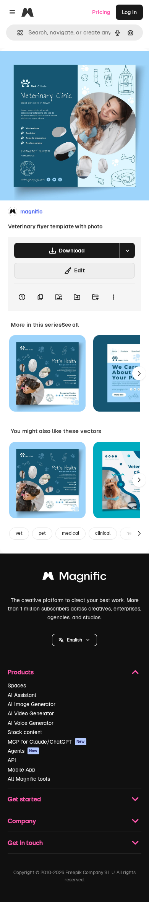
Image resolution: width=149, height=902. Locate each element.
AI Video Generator (31, 713)
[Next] (139, 373)
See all (70, 324)
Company (22, 821)
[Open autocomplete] (17, 33)
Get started (24, 799)
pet (42, 533)
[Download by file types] (127, 250)
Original (49, 65)
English (74, 640)
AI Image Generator (31, 704)
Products (21, 672)
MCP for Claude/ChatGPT (46, 741)
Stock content (25, 732)
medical (70, 533)
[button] (74, 640)
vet (19, 533)
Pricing (101, 12)
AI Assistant (22, 695)
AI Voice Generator (30, 723)
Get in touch (25, 843)
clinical (102, 533)
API (12, 760)
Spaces (17, 685)
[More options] (113, 297)
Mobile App (21, 769)
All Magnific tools (29, 778)
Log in (129, 12)
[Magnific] (74, 578)
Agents (22, 750)
